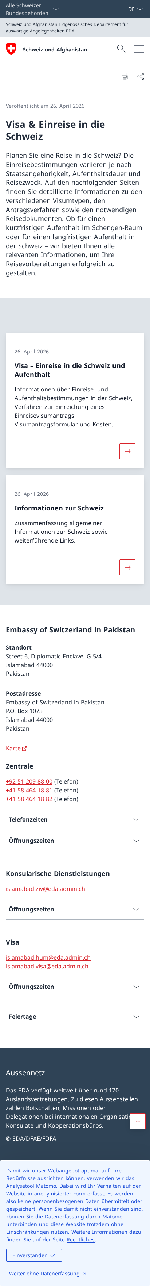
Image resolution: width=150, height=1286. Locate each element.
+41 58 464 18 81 (29, 790)
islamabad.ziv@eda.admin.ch (45, 889)
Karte (13, 748)
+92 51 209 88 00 (29, 781)
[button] (138, 1121)
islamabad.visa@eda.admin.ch (47, 966)
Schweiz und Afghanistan (55, 49)
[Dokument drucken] (125, 76)
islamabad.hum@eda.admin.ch (48, 957)
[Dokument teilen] (141, 76)
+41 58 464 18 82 (29, 799)
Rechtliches (81, 1239)
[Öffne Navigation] (139, 49)
